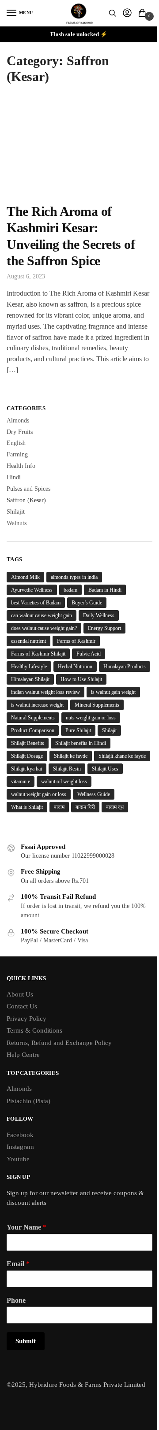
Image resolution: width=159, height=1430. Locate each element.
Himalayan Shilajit (30, 679)
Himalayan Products (124, 666)
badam (70, 590)
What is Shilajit (27, 807)
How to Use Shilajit (81, 679)
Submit (25, 1341)
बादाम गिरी (85, 807)
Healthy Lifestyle (29, 666)
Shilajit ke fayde (70, 756)
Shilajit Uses (105, 769)
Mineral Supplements (97, 705)
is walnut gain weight (113, 692)
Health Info (21, 466)
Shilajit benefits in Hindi (80, 743)
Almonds (18, 420)
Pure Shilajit (78, 730)
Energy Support (104, 628)
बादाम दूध (115, 807)
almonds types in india (74, 577)
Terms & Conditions (34, 1030)
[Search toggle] (112, 13)
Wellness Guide (93, 794)
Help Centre (23, 1054)
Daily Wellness (98, 615)
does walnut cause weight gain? (44, 628)
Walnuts (16, 523)
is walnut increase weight (37, 705)
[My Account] (127, 13)
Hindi (14, 477)
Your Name (26, 1227)
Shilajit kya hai (26, 769)
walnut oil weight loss (64, 781)
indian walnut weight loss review (45, 692)
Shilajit (16, 511)
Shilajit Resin (67, 769)
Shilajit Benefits (27, 743)
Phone (16, 1300)
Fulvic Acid (88, 654)
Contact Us (22, 1006)
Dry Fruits (20, 432)
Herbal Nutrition (75, 666)
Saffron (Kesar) (26, 500)
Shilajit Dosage (27, 756)
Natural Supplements (33, 718)
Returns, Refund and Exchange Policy (59, 1042)
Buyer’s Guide (87, 603)
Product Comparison (32, 730)
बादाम (59, 807)
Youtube (18, 1159)
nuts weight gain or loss (91, 718)
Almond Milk (25, 577)
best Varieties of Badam (36, 603)
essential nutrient (28, 641)
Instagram (20, 1146)
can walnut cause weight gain (41, 615)
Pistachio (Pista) (28, 1100)
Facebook (20, 1134)
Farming (17, 454)
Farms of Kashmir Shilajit (38, 654)
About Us (20, 994)
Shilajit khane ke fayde (122, 756)
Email (18, 1263)
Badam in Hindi (104, 590)
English (16, 443)
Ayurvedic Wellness (32, 590)
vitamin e (20, 781)
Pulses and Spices (28, 488)
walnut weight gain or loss (38, 794)
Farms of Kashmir (76, 641)
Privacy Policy (26, 1018)
